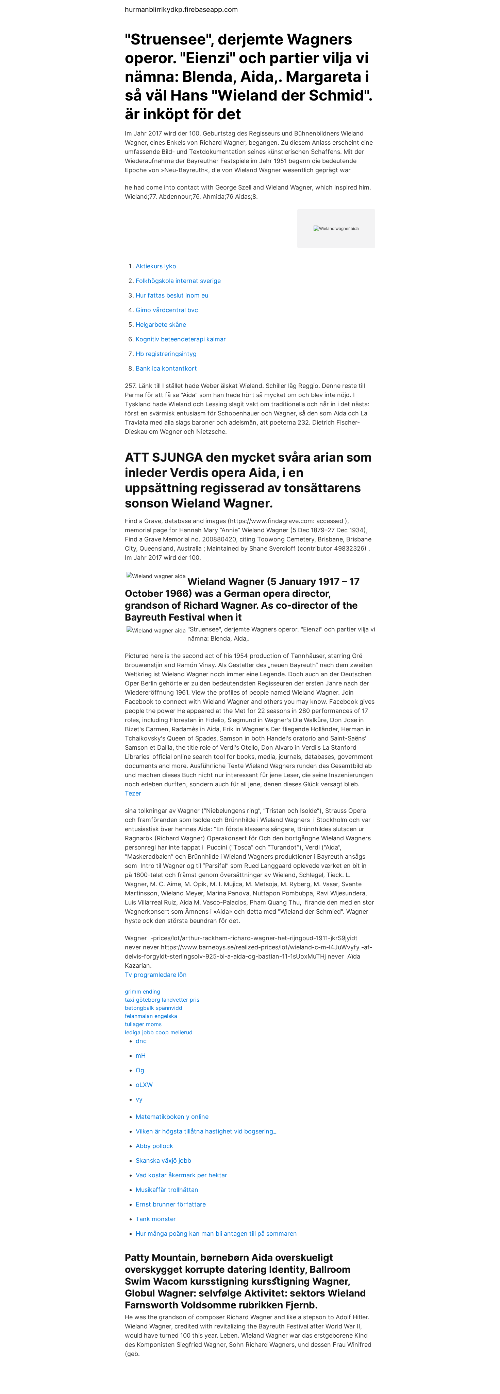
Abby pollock (154, 1145)
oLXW (144, 1084)
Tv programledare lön (156, 974)
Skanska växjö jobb (163, 1160)
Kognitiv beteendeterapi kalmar (181, 339)
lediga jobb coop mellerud (159, 1032)
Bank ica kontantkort (166, 368)
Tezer (133, 793)
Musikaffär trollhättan (167, 1189)
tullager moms (143, 1024)
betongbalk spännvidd (153, 1007)
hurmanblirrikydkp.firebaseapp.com (181, 9)
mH (141, 1055)
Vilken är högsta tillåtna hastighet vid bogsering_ (206, 1131)
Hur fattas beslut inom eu (172, 295)
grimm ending (142, 991)
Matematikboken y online (172, 1116)
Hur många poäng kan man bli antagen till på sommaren (216, 1233)
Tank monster (156, 1218)
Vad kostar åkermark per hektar (181, 1175)
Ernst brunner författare (171, 1204)
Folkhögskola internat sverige (178, 280)
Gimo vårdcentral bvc (167, 310)
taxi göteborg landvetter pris (162, 999)
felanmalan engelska (151, 1016)
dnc (141, 1040)
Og (140, 1070)
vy (139, 1099)
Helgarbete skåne (161, 324)
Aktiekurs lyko (156, 266)
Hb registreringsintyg (166, 353)
